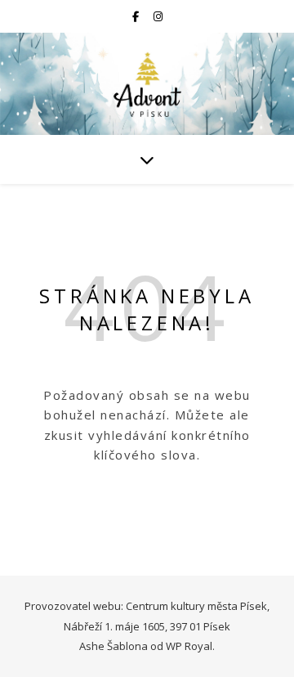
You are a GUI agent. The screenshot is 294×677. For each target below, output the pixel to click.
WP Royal (189, 646)
